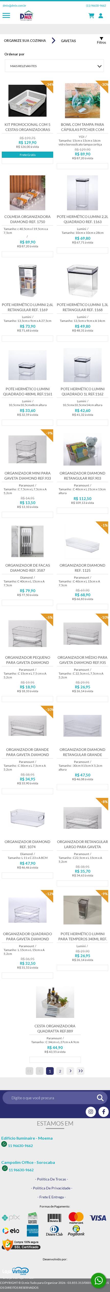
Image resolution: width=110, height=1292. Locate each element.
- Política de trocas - (51, 1179)
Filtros (101, 42)
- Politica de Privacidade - (51, 1188)
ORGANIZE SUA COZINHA (25, 40)
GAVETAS (68, 41)
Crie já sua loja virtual (18, 1277)
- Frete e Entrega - (51, 1197)
